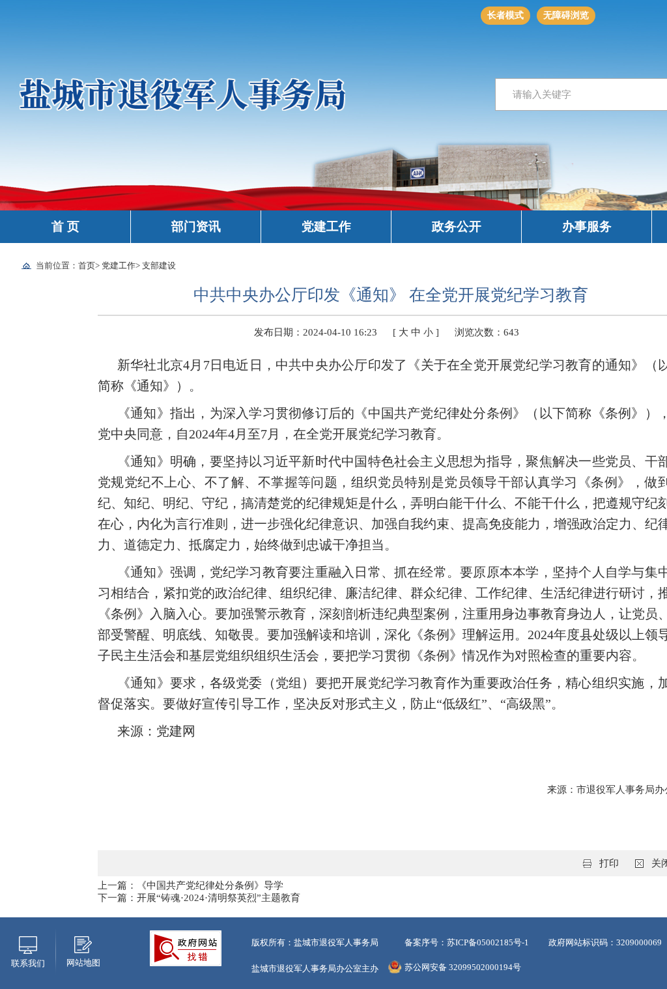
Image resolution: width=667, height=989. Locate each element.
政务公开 (456, 226)
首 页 (65, 226)
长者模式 (505, 15)
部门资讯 (196, 226)
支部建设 (159, 265)
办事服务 (587, 226)
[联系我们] (28, 944)
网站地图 (83, 963)
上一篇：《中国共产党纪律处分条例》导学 (190, 885)
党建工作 (326, 226)
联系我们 (28, 963)
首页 (86, 265)
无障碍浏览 (566, 15)
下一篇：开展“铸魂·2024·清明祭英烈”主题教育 (199, 898)
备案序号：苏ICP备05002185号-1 (466, 942)
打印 (609, 863)
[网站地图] (83, 943)
